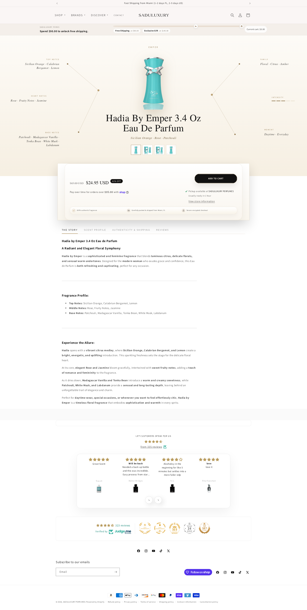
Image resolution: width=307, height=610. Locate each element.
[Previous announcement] (57, 3)
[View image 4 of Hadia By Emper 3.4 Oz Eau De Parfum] (171, 150)
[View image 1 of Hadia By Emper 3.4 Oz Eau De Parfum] (136, 150)
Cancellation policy (209, 601)
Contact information (186, 601)
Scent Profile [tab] (95, 230)
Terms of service (148, 601)
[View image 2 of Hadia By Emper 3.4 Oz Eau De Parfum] (148, 150)
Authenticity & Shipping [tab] (131, 230)
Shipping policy (166, 601)
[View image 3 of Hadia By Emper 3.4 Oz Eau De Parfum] (159, 150)
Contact (119, 15)
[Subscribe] (116, 572)
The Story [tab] (70, 230)
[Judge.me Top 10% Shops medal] (204, 528)
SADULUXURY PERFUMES (74, 602)
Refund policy (114, 601)
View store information (201, 201)
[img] (153, 441)
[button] (149, 500)
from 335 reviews (151, 447)
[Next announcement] (250, 3)
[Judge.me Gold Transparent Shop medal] (160, 528)
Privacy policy (130, 601)
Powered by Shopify (95, 602)
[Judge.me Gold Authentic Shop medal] (145, 528)
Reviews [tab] (162, 230)
